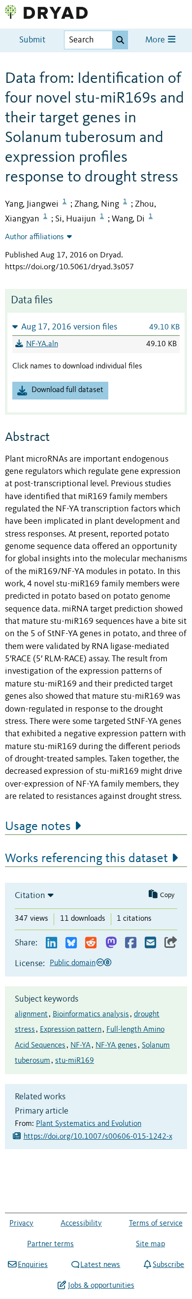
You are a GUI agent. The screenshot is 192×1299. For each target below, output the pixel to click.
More (156, 40)
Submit (32, 40)
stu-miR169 (74, 1061)
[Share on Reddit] (90, 943)
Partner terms (50, 1244)
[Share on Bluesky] (71, 943)
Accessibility (81, 1223)
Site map (150, 1244)
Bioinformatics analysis (91, 1014)
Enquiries (33, 1265)
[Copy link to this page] (170, 943)
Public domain (73, 963)
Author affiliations (34, 237)
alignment (31, 1014)
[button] (96, 327)
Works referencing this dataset (86, 858)
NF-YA (80, 1045)
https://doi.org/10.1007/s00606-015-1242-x (98, 1137)
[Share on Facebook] (130, 943)
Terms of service (156, 1223)
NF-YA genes (116, 1045)
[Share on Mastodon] (111, 943)
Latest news (100, 1265)
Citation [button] (30, 895)
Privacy (21, 1223)
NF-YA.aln (42, 344)
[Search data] (120, 40)
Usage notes (38, 826)
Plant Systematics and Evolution (88, 1124)
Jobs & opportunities (101, 1286)
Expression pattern (70, 1030)
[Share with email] (150, 943)
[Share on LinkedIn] (51, 943)
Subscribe (168, 1265)
